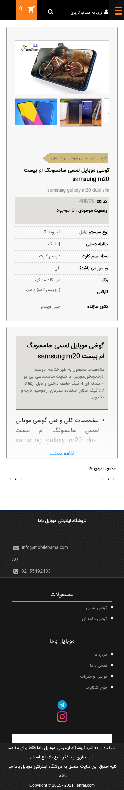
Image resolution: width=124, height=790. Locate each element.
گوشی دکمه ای (94, 619)
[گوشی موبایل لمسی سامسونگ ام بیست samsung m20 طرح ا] (36, 112)
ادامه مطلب (62, 453)
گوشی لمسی (96, 608)
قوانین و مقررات (93, 676)
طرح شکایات (96, 687)
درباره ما (100, 654)
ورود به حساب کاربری (87, 13)
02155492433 (36, 571)
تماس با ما (98, 665)
